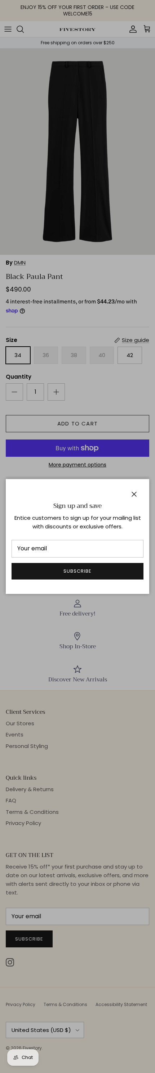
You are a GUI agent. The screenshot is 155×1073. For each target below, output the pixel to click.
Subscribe (77, 571)
